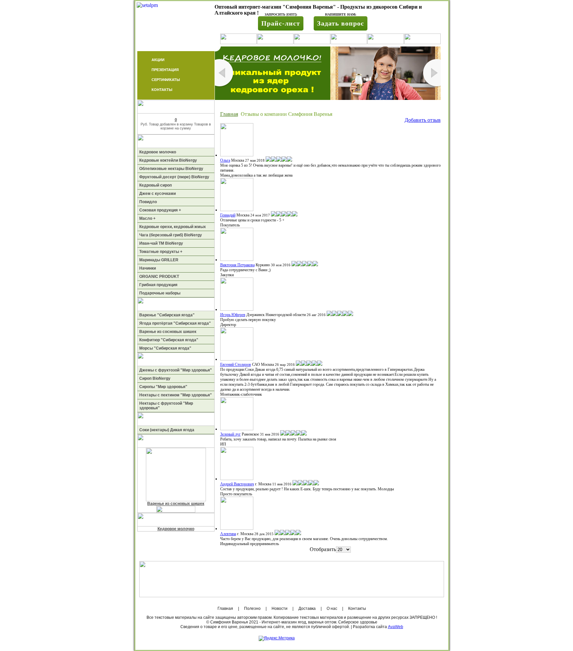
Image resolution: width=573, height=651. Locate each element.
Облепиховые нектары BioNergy (171, 168)
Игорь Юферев (232, 314)
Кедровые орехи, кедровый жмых (172, 226)
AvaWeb (395, 626)
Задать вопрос (340, 23)
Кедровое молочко (157, 152)
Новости (279, 608)
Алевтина (228, 533)
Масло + (147, 218)
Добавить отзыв (423, 120)
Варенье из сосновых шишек (167, 331)
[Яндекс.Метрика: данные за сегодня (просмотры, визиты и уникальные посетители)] (277, 638)
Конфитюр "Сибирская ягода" (168, 340)
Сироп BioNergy (154, 378)
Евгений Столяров (235, 364)
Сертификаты (166, 80)
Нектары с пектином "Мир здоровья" (175, 395)
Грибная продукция (158, 285)
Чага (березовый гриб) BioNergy (170, 235)
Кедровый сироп (155, 185)
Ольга (225, 160)
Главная (229, 114)
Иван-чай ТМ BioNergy (161, 243)
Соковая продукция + (160, 210)
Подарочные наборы (159, 293)
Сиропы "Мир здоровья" (163, 386)
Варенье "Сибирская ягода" (167, 315)
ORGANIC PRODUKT (159, 276)
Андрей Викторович (237, 484)
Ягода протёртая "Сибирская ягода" (175, 323)
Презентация (165, 70)
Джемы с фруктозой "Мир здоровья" (175, 370)
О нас (332, 608)
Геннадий (227, 215)
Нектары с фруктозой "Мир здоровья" (166, 405)
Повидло (148, 202)
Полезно (252, 608)
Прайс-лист (280, 23)
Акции (158, 60)
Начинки (147, 268)
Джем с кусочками (157, 193)
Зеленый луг (230, 434)
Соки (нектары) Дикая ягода (166, 430)
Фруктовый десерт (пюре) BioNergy (174, 177)
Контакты (162, 90)
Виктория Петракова (237, 265)
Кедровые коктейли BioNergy (168, 160)
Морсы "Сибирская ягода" (165, 348)
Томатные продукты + (160, 251)
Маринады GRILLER (158, 260)
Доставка (307, 608)
